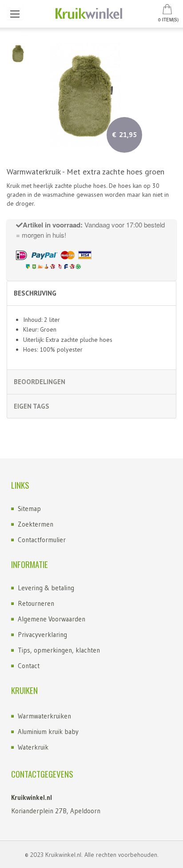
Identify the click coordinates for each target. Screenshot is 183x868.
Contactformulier (42, 539)
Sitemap (29, 508)
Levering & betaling (46, 588)
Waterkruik (33, 747)
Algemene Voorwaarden (51, 619)
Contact (29, 665)
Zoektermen (35, 524)
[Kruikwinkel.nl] (91, 14)
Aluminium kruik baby (48, 731)
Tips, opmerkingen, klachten (59, 650)
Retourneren (36, 603)
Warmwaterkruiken (44, 716)
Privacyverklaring (42, 634)
